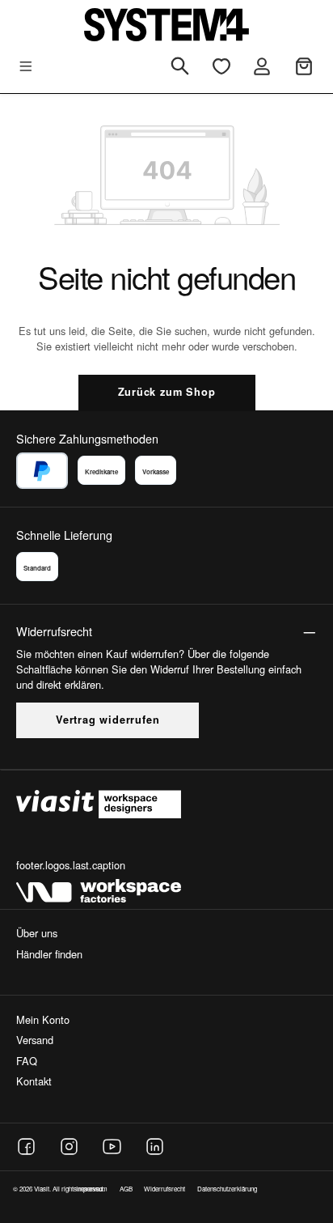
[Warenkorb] (304, 66)
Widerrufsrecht (164, 1188)
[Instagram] (69, 1146)
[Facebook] (26, 1146)
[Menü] (26, 66)
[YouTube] (112, 1146)
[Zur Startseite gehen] (166, 24)
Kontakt (34, 1081)
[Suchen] (180, 67)
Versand (34, 1039)
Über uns (36, 933)
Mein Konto (43, 1019)
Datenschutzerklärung (227, 1188)
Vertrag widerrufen (107, 719)
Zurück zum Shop (167, 391)
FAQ (26, 1060)
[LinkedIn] (155, 1146)
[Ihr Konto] (262, 66)
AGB (126, 1188)
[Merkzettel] (221, 67)
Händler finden (49, 954)
